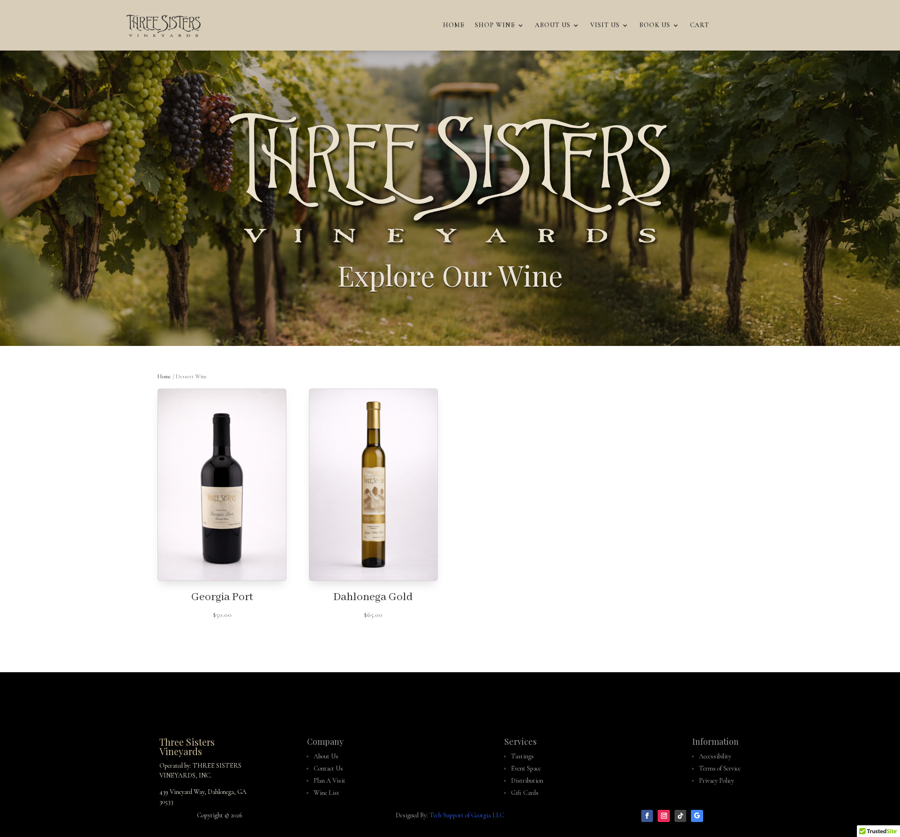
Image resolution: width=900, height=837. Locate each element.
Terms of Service (720, 768)
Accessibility (715, 756)
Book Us (654, 25)
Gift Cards (525, 793)
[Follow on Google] (697, 816)
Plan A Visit (329, 781)
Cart (699, 25)
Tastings (522, 756)
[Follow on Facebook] (647, 816)
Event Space (526, 768)
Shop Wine (495, 25)
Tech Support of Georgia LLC (466, 815)
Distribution (527, 781)
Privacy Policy (716, 781)
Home (454, 25)
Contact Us (328, 768)
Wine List (326, 793)
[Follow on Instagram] (664, 816)
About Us (552, 25)
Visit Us (605, 25)
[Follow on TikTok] (681, 816)
